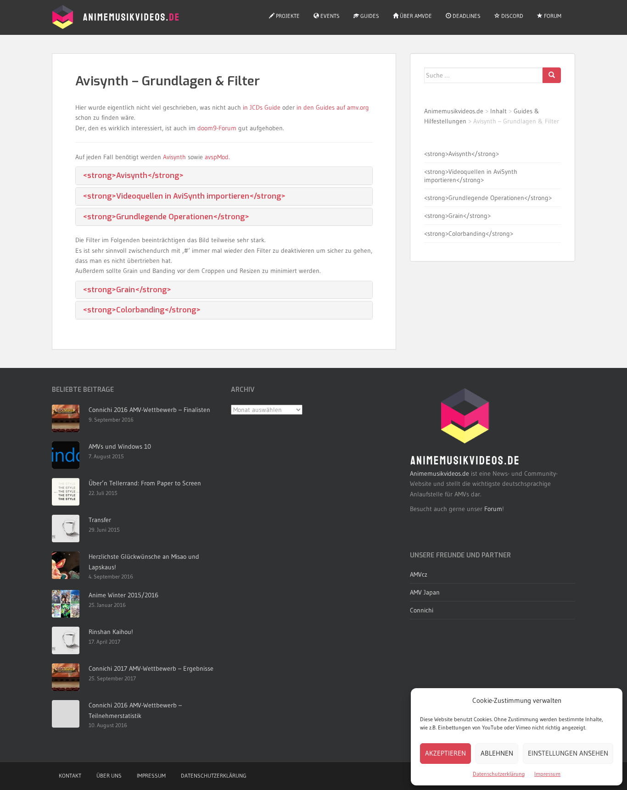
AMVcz (418, 574)
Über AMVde (415, 15)
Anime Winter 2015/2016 (123, 595)
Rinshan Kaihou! (111, 632)
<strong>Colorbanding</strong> (142, 310)
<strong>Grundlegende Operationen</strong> (166, 217)
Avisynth (174, 157)
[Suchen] (552, 75)
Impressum (547, 773)
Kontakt (70, 775)
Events (329, 15)
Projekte (287, 15)
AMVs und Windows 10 (120, 446)
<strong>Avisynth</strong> (133, 175)
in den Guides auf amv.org (333, 107)
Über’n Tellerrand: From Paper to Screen (145, 483)
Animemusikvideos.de (453, 111)
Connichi (421, 610)
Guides (369, 15)
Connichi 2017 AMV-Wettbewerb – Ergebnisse (151, 668)
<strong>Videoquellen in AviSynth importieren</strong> (184, 196)
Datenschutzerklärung (499, 773)
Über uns (109, 775)
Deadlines (466, 15)
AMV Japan (425, 592)
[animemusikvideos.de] (465, 427)
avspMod (217, 157)
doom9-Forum (216, 128)
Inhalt (498, 111)
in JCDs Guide (261, 107)
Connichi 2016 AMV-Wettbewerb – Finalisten (149, 410)
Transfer (100, 520)
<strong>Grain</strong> (127, 290)
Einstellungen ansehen (568, 753)
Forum (552, 15)
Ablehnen (497, 753)
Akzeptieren (445, 753)
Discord (511, 15)
